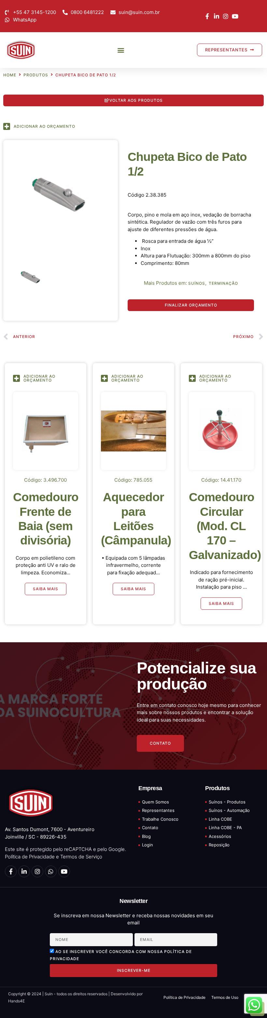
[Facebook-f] (11, 871)
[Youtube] (64, 871)
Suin (48, 993)
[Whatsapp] (51, 871)
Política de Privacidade (30, 857)
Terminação (223, 283)
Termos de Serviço (81, 857)
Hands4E (16, 1000)
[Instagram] (37, 871)
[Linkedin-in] (24, 871)
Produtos (35, 75)
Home (9, 75)
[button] (120, 50)
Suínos (196, 283)
